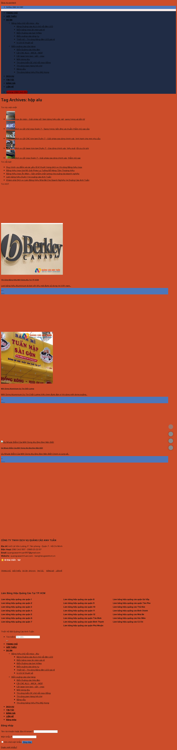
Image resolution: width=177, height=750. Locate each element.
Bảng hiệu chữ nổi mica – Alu (25, 23)
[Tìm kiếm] (7, 640)
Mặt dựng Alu (23, 59)
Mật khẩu (6, 736)
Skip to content (8, 2)
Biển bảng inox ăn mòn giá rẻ (31, 29)
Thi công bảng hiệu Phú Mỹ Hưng (33, 72)
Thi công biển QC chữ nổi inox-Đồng (34, 62)
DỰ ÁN (9, 19)
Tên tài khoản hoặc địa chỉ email (17, 731)
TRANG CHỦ (12, 12)
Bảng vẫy (21, 69)
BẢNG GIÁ (10, 83)
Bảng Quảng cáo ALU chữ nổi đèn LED (35, 26)
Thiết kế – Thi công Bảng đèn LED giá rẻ (36, 39)
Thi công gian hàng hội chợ (29, 65)
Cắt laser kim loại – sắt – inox (30, 56)
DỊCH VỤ (10, 76)
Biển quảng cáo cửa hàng (23, 46)
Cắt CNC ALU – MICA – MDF (30, 52)
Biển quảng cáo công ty (28, 36)
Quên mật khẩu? (9, 747)
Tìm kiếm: (10, 636)
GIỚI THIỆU (11, 16)
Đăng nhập (27, 742)
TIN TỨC (10, 79)
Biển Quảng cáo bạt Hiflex (29, 33)
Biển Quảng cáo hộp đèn (28, 49)
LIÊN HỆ (10, 86)
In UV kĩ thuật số (25, 42)
